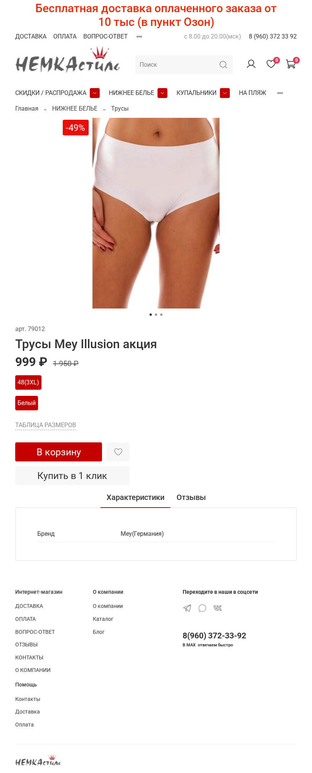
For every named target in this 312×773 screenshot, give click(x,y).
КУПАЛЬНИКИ (196, 92)
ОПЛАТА (64, 36)
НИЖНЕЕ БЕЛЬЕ (131, 92)
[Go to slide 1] (151, 314)
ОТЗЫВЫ (26, 644)
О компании (108, 606)
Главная (26, 108)
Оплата (24, 725)
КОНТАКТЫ (29, 657)
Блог (99, 632)
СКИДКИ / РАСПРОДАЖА (50, 92)
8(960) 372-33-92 (214, 635)
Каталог (103, 619)
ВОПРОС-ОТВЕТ (105, 36)
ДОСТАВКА (30, 36)
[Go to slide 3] (161, 314)
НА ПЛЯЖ (252, 92)
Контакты (27, 699)
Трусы (120, 108)
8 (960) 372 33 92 (273, 36)
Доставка (27, 712)
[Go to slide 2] (156, 314)
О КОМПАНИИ (33, 670)
